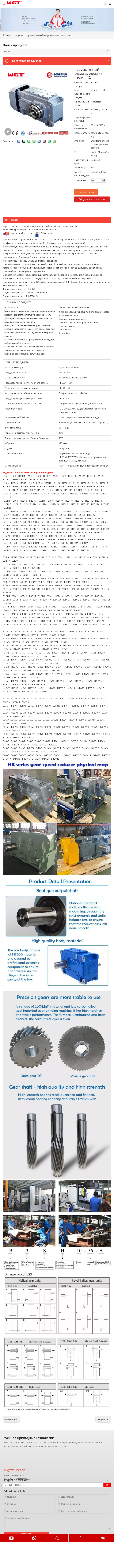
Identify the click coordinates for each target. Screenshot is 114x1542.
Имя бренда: (80, 167)
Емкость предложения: (81, 127)
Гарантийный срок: (81, 161)
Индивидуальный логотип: (82, 119)
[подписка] (107, 1484)
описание (11, 219)
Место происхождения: (82, 174)
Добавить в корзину (94, 200)
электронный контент (21, 233)
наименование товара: (81, 84)
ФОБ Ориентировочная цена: (82, 94)
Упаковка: (79, 140)
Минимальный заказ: (81, 103)
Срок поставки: (82, 109)
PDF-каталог (45, 233)
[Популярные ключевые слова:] (108, 52)
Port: (76, 152)
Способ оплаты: (82, 132)
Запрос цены (86, 192)
